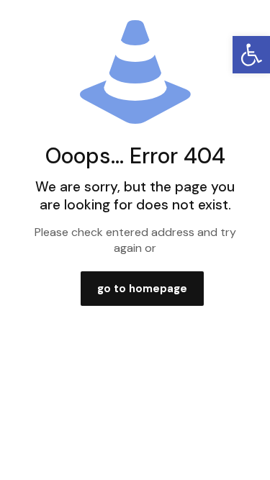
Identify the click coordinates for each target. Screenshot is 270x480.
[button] (251, 54)
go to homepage (142, 288)
